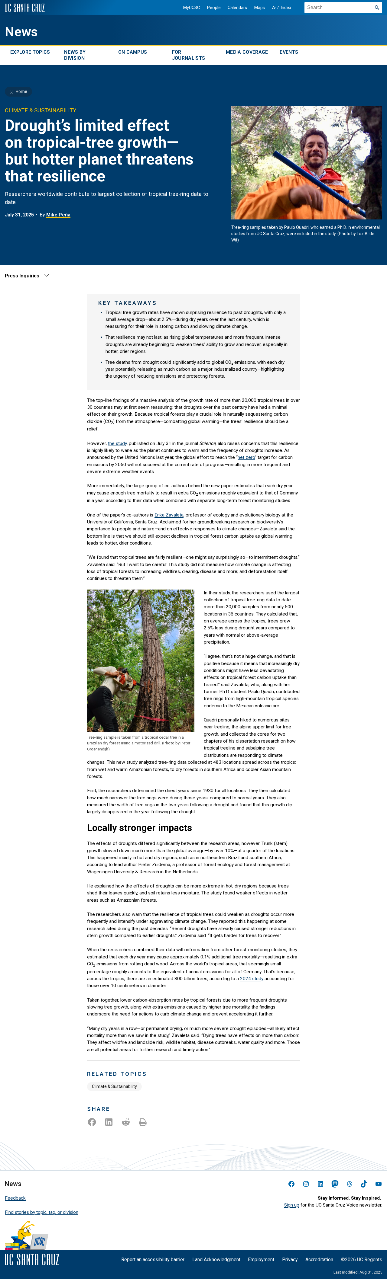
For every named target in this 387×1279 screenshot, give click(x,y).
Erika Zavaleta (169, 515)
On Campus (132, 52)
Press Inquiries (22, 275)
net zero (246, 457)
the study (117, 443)
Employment (261, 1259)
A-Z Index (281, 7)
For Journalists (188, 55)
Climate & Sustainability (114, 1086)
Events (289, 52)
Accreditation (319, 1259)
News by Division (75, 55)
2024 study (251, 978)
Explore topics (30, 52)
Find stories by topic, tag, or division (41, 1212)
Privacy (290, 1259)
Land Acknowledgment (216, 1259)
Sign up (291, 1205)
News (21, 32)
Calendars (237, 7)
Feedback (15, 1198)
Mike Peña (58, 215)
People (214, 7)
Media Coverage (247, 52)
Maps (259, 7)
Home (21, 91)
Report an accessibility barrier (152, 1259)
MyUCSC (191, 7)
